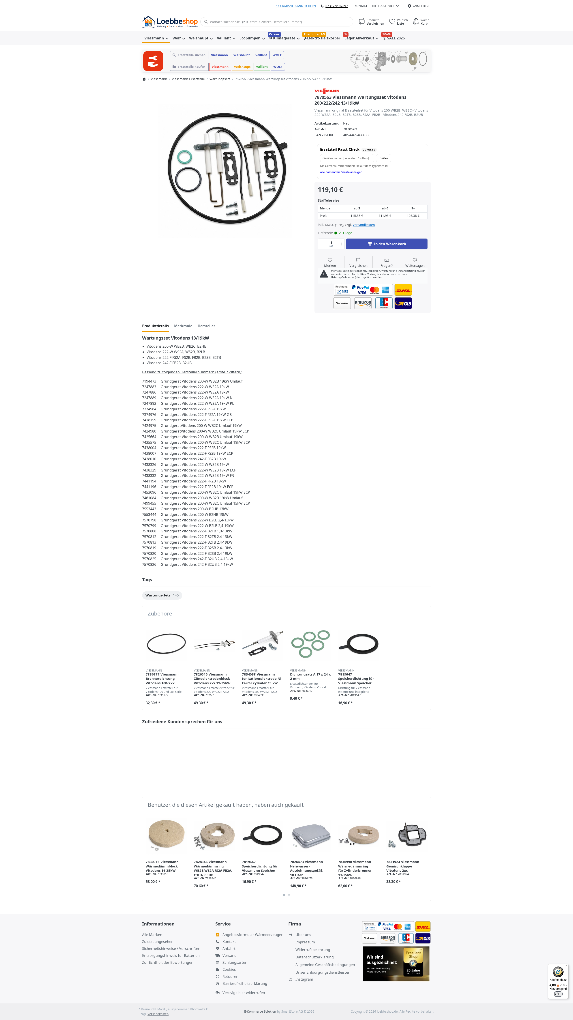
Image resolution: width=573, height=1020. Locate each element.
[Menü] (566, 966)
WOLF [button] (277, 55)
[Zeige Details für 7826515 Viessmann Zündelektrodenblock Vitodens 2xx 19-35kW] (214, 645)
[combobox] (276, 21)
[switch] (558, 994)
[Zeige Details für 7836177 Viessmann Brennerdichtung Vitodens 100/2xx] (166, 645)
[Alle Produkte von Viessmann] (326, 90)
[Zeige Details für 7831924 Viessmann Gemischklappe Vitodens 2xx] (407, 836)
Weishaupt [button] (241, 55)
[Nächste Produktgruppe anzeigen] (426, 856)
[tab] (155, 326)
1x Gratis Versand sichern (296, 6)
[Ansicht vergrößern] (225, 171)
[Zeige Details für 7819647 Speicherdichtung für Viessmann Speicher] (358, 645)
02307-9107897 (336, 6)
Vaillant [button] (261, 55)
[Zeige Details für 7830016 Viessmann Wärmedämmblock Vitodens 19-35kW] (166, 836)
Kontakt (361, 6)
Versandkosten (364, 225)
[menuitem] (156, 38)
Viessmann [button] (219, 55)
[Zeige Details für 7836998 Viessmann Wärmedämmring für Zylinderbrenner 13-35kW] (358, 836)
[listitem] (225, 171)
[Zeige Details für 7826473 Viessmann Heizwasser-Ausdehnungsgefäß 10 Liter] (310, 836)
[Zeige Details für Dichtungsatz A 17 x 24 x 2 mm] (310, 645)
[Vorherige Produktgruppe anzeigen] (147, 856)
